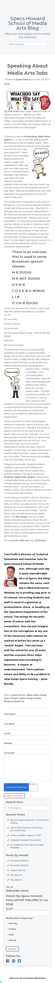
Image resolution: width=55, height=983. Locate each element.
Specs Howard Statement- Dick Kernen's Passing (29, 821)
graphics (8, 140)
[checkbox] (27, 933)
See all (9, 887)
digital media (44, 136)
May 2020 (16, 880)
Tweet (7, 84)
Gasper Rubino (23, 79)
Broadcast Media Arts (14, 701)
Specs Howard (11, 698)
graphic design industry (30, 698)
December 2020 (19, 860)
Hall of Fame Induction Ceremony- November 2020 (26, 829)
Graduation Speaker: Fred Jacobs (25, 840)
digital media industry (37, 695)
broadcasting (30, 136)
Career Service (18, 695)
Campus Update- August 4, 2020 (25, 835)
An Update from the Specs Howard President (26, 846)
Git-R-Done (40, 540)
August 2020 (17, 870)
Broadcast (9, 477)
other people (21, 517)
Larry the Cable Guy (19, 540)
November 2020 (19, 865)
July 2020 (16, 875)
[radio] (27, 925)
